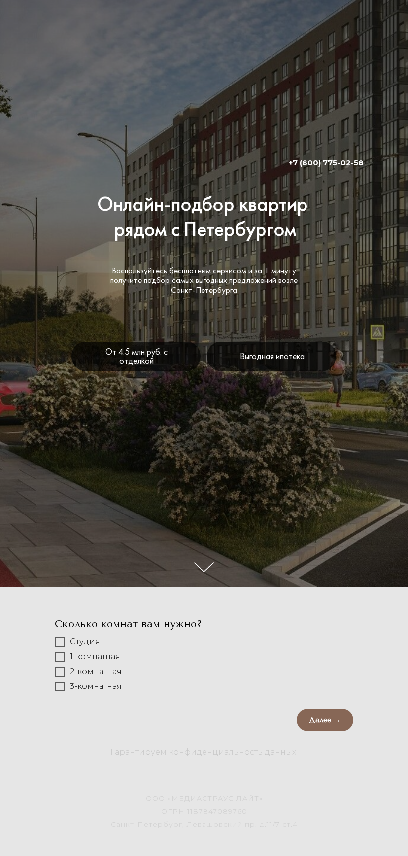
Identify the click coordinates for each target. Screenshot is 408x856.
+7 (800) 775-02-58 (326, 162)
